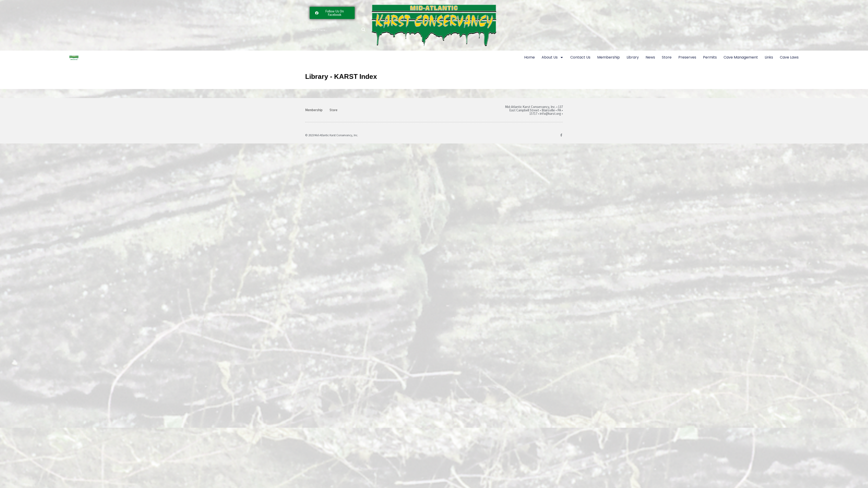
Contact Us (580, 57)
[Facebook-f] (561, 135)
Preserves (687, 57)
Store (667, 57)
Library (633, 57)
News (650, 57)
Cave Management (741, 57)
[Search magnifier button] (363, 29)
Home (529, 57)
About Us (550, 57)
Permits (710, 57)
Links (769, 57)
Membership (608, 57)
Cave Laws (789, 57)
